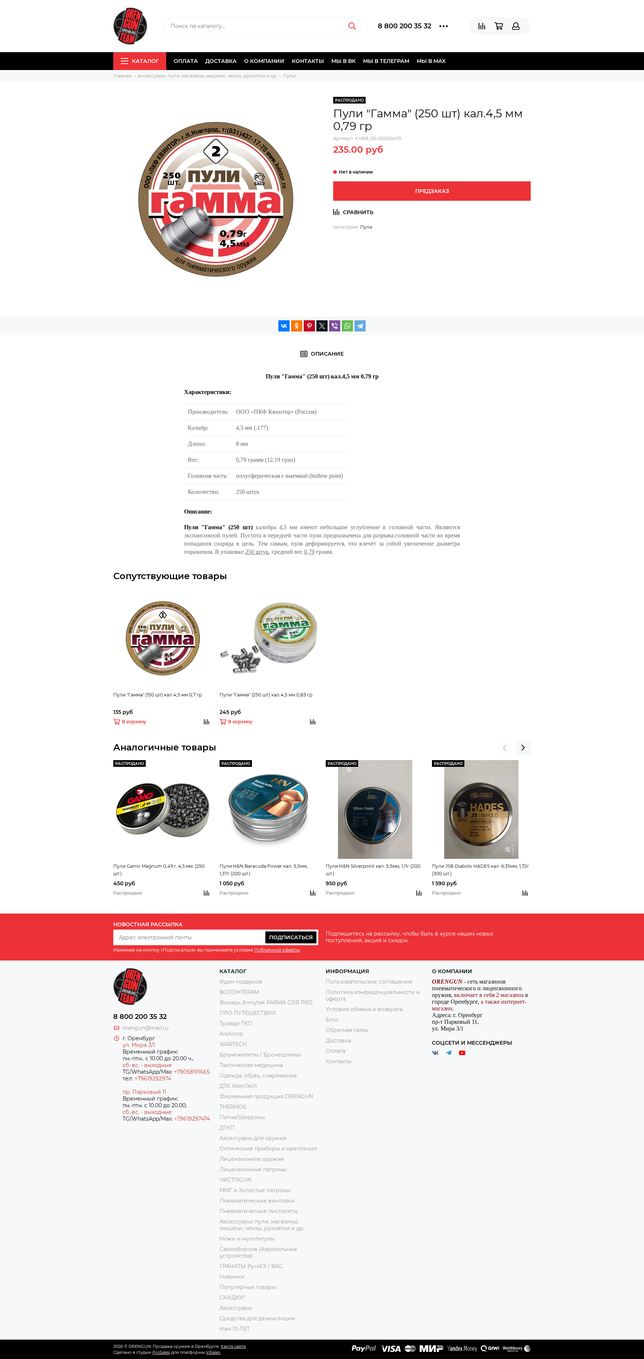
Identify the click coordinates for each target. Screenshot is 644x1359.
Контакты (308, 61)
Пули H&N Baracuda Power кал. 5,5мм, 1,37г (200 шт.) (264, 869)
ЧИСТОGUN (235, 1180)
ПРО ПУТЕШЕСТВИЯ (248, 1013)
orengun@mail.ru (145, 1028)
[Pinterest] (309, 325)
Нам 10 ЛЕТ (235, 1328)
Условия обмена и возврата (364, 1009)
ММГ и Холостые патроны (255, 1190)
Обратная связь (347, 1030)
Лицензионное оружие (252, 1159)
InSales (213, 1352)
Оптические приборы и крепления (268, 1148)
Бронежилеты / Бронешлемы (260, 1054)
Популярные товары (248, 1287)
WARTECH (233, 1044)
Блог (332, 1019)
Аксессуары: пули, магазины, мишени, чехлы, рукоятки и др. (262, 1225)
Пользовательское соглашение (369, 981)
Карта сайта (233, 1346)
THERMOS (233, 1107)
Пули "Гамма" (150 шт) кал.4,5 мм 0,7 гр (157, 695)
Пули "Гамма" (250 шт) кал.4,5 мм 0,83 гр (266, 695)
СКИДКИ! (232, 1297)
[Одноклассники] (296, 325)
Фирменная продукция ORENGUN (266, 1096)
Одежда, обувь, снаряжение (258, 1075)
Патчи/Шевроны (242, 1117)
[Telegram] (360, 325)
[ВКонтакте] (284, 325)
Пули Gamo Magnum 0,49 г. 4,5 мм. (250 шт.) (159, 869)
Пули (366, 227)
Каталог (145, 61)
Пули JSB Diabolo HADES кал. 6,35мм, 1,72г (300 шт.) (480, 869)
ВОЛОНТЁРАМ (239, 992)
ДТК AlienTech (238, 1086)
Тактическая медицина (251, 1065)
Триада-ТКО (236, 1023)
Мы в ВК (343, 61)
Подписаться (291, 937)
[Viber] (334, 325)
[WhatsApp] (347, 325)
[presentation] (504, 747)
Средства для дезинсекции (257, 1318)
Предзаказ (432, 191)
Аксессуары (236, 1308)
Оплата (186, 61)
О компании (264, 61)
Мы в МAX (431, 61)
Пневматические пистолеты (259, 1211)
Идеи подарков (241, 981)
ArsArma (231, 1034)
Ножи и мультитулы (247, 1238)
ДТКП (227, 1127)
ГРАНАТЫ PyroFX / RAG (251, 1266)
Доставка (221, 61)
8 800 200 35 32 (404, 26)
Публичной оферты (277, 950)
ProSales (161, 1352)
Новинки (232, 1276)
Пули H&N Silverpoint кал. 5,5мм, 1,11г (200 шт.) (373, 869)
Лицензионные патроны (253, 1169)
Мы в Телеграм (386, 61)
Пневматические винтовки (257, 1200)
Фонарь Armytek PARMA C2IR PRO (266, 1002)
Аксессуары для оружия (253, 1138)
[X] (322, 325)
